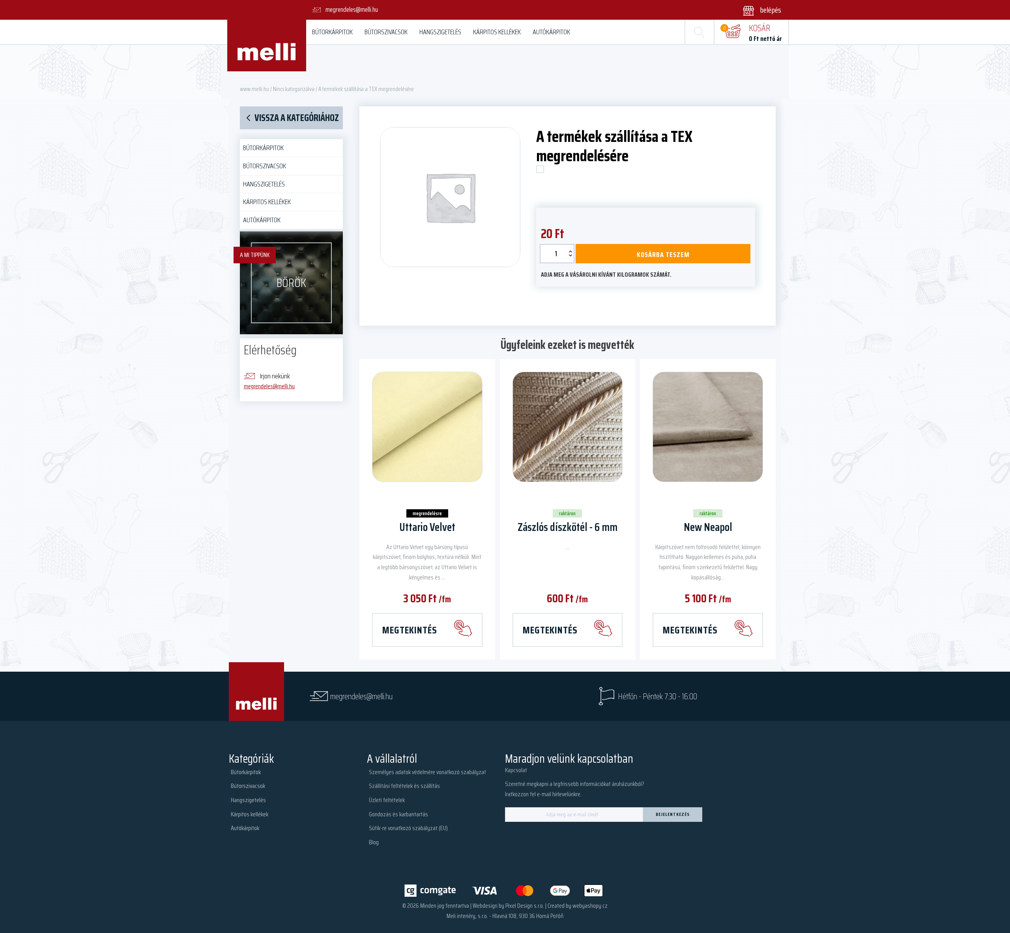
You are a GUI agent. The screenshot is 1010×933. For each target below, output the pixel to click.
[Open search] (699, 32)
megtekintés (409, 630)
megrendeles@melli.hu (269, 386)
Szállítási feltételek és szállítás (404, 786)
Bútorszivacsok (386, 31)
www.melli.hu (254, 88)
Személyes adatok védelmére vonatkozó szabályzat (427, 772)
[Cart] (732, 32)
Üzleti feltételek (387, 800)
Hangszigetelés (440, 31)
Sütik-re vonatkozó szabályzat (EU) (408, 828)
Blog (374, 842)
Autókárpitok (551, 31)
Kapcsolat (516, 770)
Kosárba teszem (663, 254)
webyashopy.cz (590, 906)
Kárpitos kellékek (497, 31)
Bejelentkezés (673, 814)
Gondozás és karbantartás (398, 814)
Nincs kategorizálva (293, 88)
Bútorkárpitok (332, 31)
